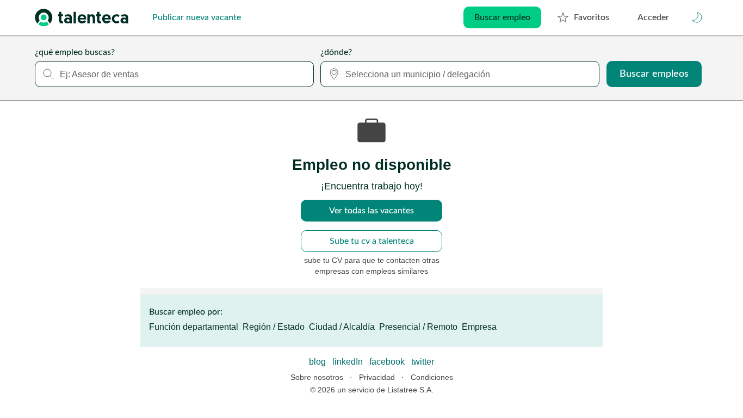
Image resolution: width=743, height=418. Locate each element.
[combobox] (174, 74)
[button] (697, 17)
